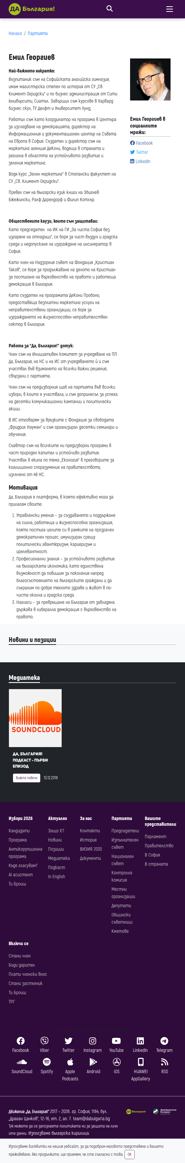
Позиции (56, 849)
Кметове (120, 931)
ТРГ (12, 1002)
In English (56, 877)
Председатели (125, 831)
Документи (90, 858)
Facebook (144, 143)
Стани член (20, 956)
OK (130, 1154)
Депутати (121, 906)
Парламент (155, 837)
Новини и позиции (32, 640)
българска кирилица (70, 1133)
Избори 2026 (21, 818)
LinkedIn (142, 161)
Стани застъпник (26, 983)
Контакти (90, 831)
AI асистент (21, 875)
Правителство (159, 846)
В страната (156, 864)
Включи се (18, 944)
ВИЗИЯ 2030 (91, 849)
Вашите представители (160, 821)
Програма (18, 840)
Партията (38, 33)
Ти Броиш (17, 884)
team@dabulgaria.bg (91, 1119)
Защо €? (56, 831)
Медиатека (24, 678)
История (88, 840)
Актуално (57, 818)
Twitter (141, 152)
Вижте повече (26, 778)
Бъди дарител (22, 965)
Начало (15, 33)
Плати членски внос (28, 974)
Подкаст (56, 867)
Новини (55, 840)
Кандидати (19, 831)
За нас (86, 818)
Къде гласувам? (23, 866)
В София (152, 855)
